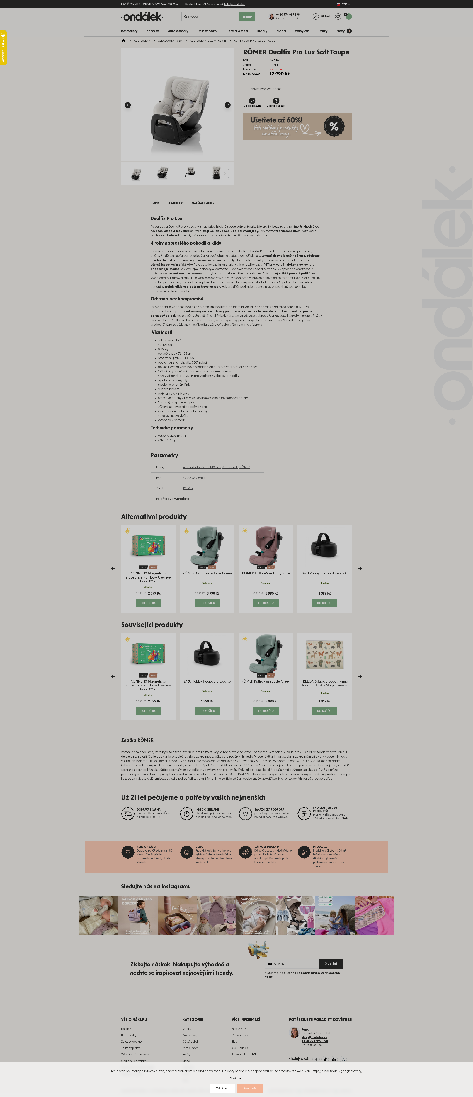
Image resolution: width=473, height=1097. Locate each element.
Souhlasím (250, 1088)
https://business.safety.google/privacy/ (338, 1071)
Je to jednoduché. (234, 4)
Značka (202, 203)
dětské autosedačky (171, 765)
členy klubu (148, 813)
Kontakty (126, 1029)
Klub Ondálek (240, 1048)
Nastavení (236, 1078)
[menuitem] (131, 31)
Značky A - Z (239, 1029)
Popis (155, 203)
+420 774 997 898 (315, 1041)
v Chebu (329, 850)
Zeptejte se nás (276, 106)
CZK (344, 4)
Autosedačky (190, 1035)
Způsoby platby (130, 1048)
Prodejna (320, 847)
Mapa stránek (240, 1035)
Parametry (175, 203)
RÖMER (188, 488)
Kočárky (187, 1029)
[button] (148, 599)
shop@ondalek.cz (314, 1037)
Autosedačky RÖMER (236, 467)
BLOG (199, 847)
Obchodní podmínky (133, 1061)
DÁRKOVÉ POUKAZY (267, 847)
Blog (234, 1041)
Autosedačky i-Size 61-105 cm (202, 467)
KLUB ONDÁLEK (146, 847)
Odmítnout (222, 1088)
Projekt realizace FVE (244, 1054)
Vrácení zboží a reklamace (136, 1054)
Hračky (186, 1054)
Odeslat (331, 963)
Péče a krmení (191, 1048)
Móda (186, 1061)
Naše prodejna (130, 1035)
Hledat (247, 17)
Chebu (345, 818)
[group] (148, 568)
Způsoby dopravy (131, 1041)
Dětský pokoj (190, 1041)
